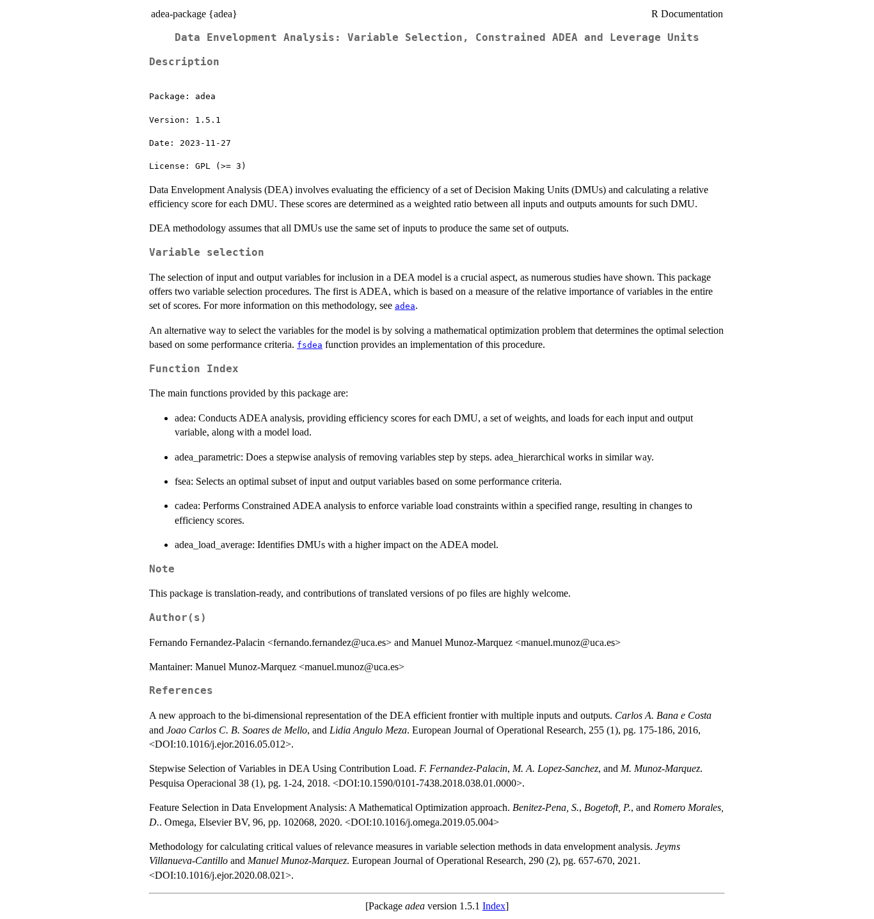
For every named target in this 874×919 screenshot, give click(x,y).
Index (493, 905)
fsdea (309, 345)
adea (405, 306)
